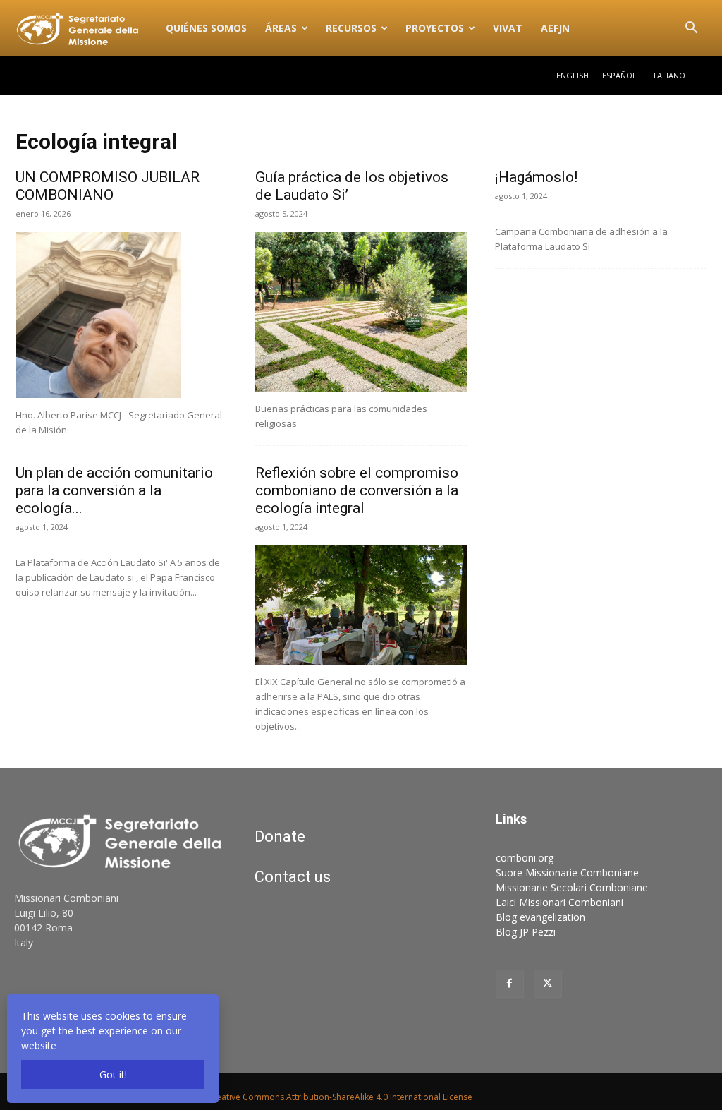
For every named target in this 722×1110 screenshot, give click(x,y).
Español (619, 75)
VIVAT (507, 28)
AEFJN (555, 28)
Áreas (281, 28)
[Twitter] (548, 984)
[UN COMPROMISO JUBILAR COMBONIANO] (121, 315)
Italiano (667, 75)
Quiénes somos (206, 28)
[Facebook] (510, 984)
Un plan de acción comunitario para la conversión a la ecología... (114, 490)
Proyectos (434, 28)
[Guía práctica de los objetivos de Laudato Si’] (361, 312)
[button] (691, 29)
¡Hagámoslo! (536, 177)
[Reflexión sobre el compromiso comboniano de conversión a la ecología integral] (361, 605)
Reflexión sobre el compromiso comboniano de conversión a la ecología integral (356, 490)
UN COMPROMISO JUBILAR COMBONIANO (108, 186)
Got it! (113, 1074)
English (572, 75)
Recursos (351, 28)
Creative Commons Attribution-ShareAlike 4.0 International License (339, 1097)
